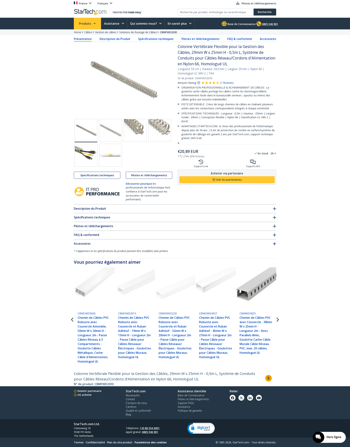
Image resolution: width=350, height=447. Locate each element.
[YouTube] (259, 398)
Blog (128, 414)
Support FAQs (186, 403)
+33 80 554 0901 (150, 428)
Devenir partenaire (89, 391)
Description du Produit (115, 39)
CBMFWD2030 (168, 32)
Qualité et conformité (138, 410)
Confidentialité (95, 442)
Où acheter (84, 394)
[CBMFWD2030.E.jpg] (86, 155)
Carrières (131, 407)
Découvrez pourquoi (139, 183)
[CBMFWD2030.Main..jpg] (86, 130)
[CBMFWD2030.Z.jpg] (110, 155)
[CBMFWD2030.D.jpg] (159, 130)
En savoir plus (178, 24)
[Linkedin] (250, 398)
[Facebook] (233, 398)
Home (77, 32)
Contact (130, 399)
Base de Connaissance (241, 24)
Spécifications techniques (156, 39)
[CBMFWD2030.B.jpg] (110, 130)
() (227, 82)
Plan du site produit (119, 442)
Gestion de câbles (105, 32)
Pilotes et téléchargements (200, 39)
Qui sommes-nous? (144, 24)
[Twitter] (241, 398)
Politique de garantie (190, 410)
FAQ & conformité (239, 39)
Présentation (83, 39)
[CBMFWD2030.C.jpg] (135, 130)
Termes (78, 442)
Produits (85, 24)
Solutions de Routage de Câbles (138, 32)
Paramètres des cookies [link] (151, 442)
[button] (201, 428)
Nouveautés (133, 395)
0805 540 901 (150, 432)
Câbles (88, 32)
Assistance (112, 24)
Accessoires (268, 39)
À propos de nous (136, 403)
